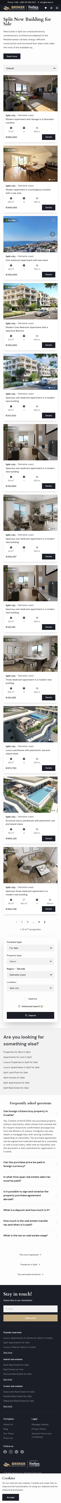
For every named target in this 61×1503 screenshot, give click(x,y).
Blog (5, 1429)
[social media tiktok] (22, 1452)
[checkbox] (25, 999)
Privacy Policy (39, 1429)
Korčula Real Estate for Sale (17, 1374)
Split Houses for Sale (14, 1077)
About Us (8, 1424)
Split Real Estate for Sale (16, 1087)
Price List (8, 1438)
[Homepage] (20, 8)
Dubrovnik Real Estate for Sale (18, 1391)
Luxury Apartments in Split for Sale (21, 1067)
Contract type (14, 942)
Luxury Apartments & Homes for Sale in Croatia (28, 1338)
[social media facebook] (5, 1452)
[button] (30, 1112)
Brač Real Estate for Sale (16, 1364)
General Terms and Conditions (41, 1435)
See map (21, 968)
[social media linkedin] (16, 1452)
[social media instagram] (11, 1452)
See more (7, 1352)
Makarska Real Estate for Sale (18, 1400)
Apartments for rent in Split (17, 1057)
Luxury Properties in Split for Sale (20, 1062)
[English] (51, 8)
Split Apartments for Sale (16, 1082)
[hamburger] (57, 8)
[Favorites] (46, 8)
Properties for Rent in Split (16, 1052)
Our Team (8, 1433)
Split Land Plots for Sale (15, 1072)
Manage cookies (40, 1424)
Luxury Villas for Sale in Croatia (19, 1347)
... (33, 922)
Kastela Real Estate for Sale (17, 1396)
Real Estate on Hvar (13, 1369)
